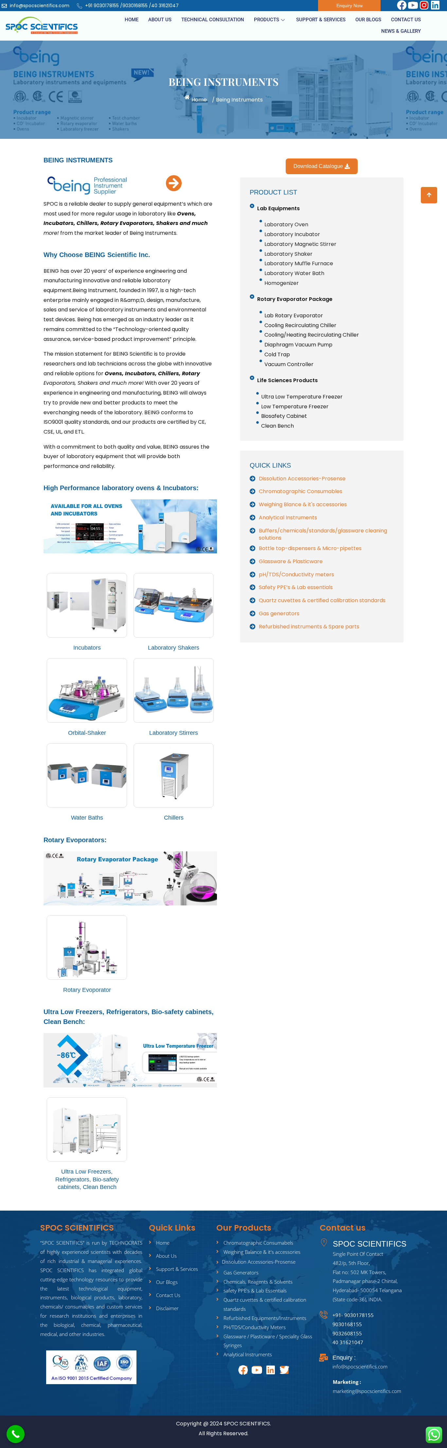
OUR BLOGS (368, 20)
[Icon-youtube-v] (413, 5)
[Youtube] (257, 1370)
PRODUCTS (266, 20)
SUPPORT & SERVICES (321, 20)
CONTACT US (406, 20)
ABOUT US (159, 20)
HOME (131, 20)
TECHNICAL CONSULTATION (212, 20)
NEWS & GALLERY (401, 31)
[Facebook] (402, 5)
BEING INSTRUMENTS (78, 160)
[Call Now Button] (16, 1434)
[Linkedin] (435, 5)
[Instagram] (424, 5)
